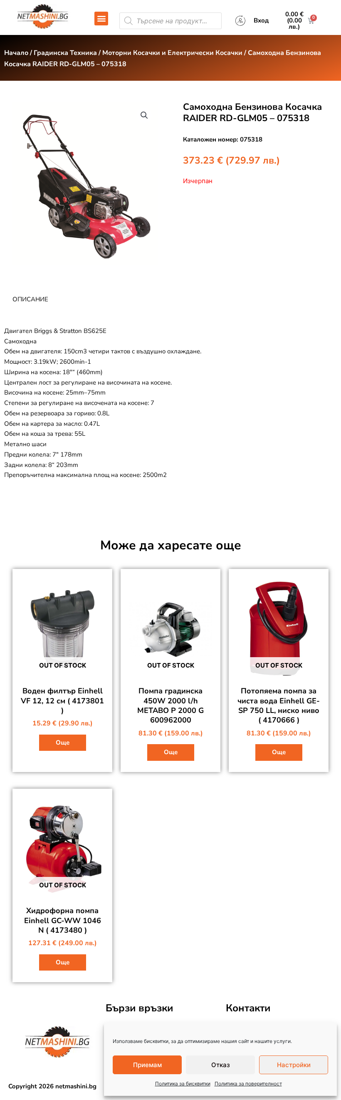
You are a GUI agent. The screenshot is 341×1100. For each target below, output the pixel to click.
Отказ (220, 1065)
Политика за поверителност (248, 1083)
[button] (101, 18)
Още (62, 742)
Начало (16, 52)
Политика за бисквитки (182, 1083)
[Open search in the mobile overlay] (170, 20)
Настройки (294, 1065)
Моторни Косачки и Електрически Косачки (172, 52)
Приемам (147, 1065)
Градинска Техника (65, 52)
